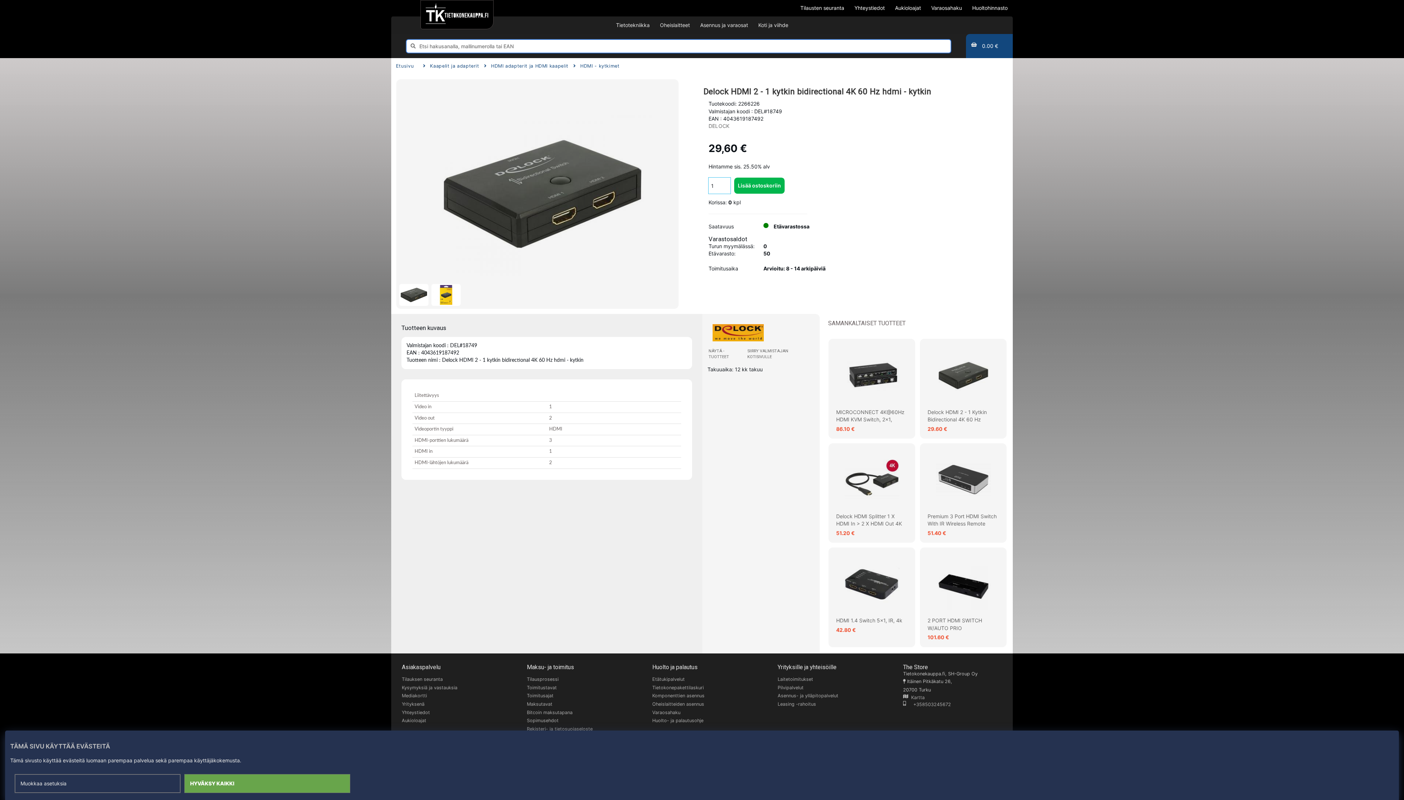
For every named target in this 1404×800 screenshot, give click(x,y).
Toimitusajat (540, 695)
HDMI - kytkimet (600, 66)
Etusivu (405, 66)
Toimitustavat (542, 687)
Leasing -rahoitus (797, 704)
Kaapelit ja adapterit (454, 66)
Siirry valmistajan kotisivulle (767, 354)
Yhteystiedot (416, 712)
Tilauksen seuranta (422, 679)
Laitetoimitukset (795, 679)
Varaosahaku (666, 712)
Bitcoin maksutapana (550, 712)
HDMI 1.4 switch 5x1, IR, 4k (869, 620)
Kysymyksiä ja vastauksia (429, 687)
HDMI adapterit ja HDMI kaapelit (530, 66)
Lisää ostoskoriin (759, 185)
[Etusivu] (456, 14)
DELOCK (719, 126)
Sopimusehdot (543, 720)
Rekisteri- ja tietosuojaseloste (560, 729)
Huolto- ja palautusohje (677, 720)
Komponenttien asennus (678, 695)
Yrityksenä (413, 704)
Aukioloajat (414, 720)
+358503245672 (928, 704)
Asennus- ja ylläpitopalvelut (808, 695)
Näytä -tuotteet (719, 354)
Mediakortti (414, 695)
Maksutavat (539, 704)
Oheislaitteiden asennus (678, 704)
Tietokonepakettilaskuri (678, 687)
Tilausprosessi (543, 679)
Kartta (916, 697)
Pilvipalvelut (791, 687)
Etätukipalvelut (668, 679)
